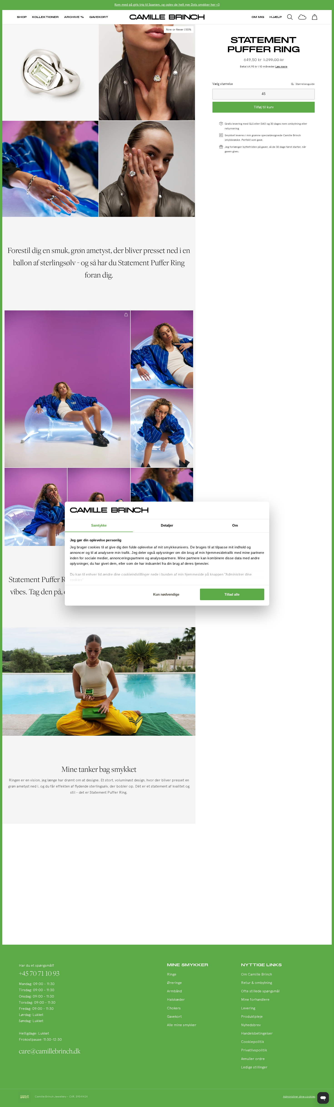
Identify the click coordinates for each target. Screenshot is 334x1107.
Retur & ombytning (256, 983)
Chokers (174, 1008)
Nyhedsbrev (251, 1025)
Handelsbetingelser (257, 1033)
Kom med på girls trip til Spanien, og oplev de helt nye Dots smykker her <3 (167, 4)
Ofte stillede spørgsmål (260, 991)
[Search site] (290, 17)
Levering (248, 1008)
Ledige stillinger (254, 1067)
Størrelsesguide (305, 84)
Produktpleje (252, 1016)
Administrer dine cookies (299, 1097)
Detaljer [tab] (167, 525)
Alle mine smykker (181, 1025)
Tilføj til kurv (264, 107)
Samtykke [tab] (99, 525)
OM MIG (258, 16)
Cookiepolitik (252, 1042)
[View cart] (314, 17)
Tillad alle (231, 594)
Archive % (74, 16)
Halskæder (176, 999)
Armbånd (174, 991)
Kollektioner (45, 16)
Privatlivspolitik (254, 1050)
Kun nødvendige (166, 594)
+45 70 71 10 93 (39, 973)
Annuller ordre (253, 1059)
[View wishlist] (302, 17)
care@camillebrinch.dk (49, 1051)
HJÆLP (275, 16)
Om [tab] (235, 525)
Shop (22, 16)
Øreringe (174, 983)
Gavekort (98, 16)
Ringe (171, 974)
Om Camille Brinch (256, 974)
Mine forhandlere (255, 999)
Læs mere (281, 66)
